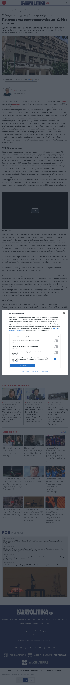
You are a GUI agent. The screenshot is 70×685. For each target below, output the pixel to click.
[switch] (56, 340)
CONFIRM (23, 365)
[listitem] (35, 337)
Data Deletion (25, 371)
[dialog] (35, 342)
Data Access (35, 371)
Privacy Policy (44, 371)
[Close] (64, 313)
